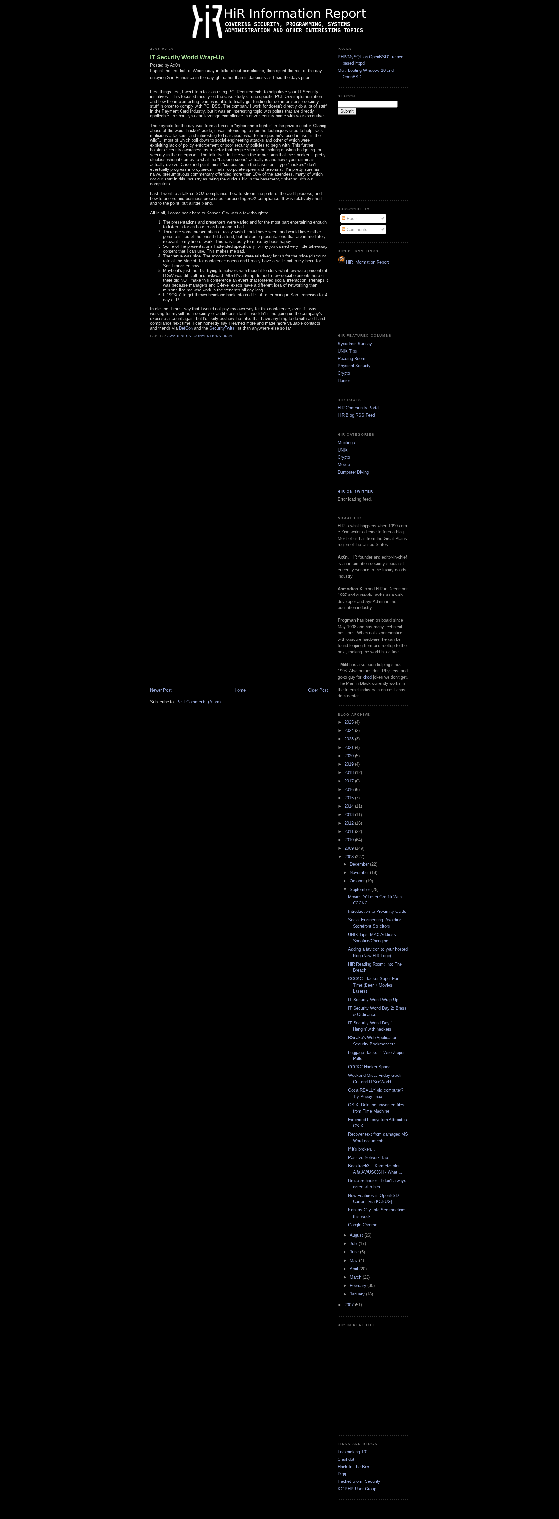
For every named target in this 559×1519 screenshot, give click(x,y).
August (357, 1235)
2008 (350, 856)
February (358, 1285)
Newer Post (161, 690)
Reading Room (351, 358)
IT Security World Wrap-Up (187, 57)
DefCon (186, 328)
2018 (350, 772)
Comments (356, 229)
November (360, 872)
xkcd (367, 677)
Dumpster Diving (353, 472)
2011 (350, 831)
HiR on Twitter (355, 491)
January (358, 1294)
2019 (350, 764)
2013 (350, 814)
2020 (350, 755)
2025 (350, 722)
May (354, 1260)
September (360, 889)
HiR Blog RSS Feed (356, 415)
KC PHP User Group (357, 1488)
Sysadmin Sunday (355, 343)
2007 (350, 1304)
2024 (350, 730)
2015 (350, 797)
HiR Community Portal (358, 407)
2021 (350, 747)
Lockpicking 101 (353, 1451)
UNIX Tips (347, 351)
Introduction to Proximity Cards (377, 911)
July (354, 1243)
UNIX (343, 450)
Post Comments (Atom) (198, 701)
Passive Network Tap (368, 1157)
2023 (350, 739)
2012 (350, 823)
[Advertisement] (370, 159)
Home (240, 690)
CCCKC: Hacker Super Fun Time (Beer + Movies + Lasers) (373, 985)
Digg (342, 1473)
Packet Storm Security (359, 1481)
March (356, 1277)
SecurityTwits (222, 328)
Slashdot (346, 1459)
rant (229, 336)
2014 (350, 806)
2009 (350, 848)
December (360, 864)
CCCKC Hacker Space (369, 1067)
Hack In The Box (353, 1466)
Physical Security (354, 365)
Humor (344, 380)
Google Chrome (362, 1224)
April (354, 1268)
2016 (350, 789)
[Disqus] (239, 435)
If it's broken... (361, 1149)
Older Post (318, 690)
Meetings (346, 442)
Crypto (344, 373)
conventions (207, 336)
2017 (350, 781)
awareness (179, 336)
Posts (351, 218)
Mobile (344, 464)
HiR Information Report (367, 262)
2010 (350, 839)
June (355, 1252)
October (358, 881)
